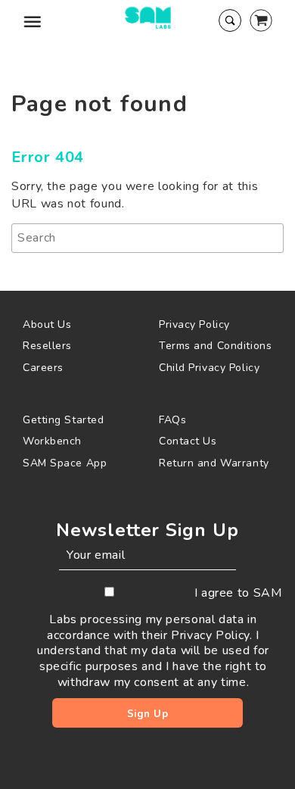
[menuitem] (79, 324)
